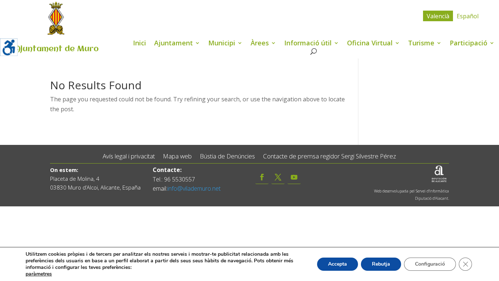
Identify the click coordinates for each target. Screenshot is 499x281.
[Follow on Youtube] (294, 177)
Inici (139, 43)
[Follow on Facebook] (261, 177)
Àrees (260, 43)
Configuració (430, 264)
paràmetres (39, 274)
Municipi (221, 43)
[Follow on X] (278, 177)
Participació (468, 43)
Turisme (421, 43)
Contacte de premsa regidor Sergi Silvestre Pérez (329, 156)
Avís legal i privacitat (129, 156)
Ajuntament (173, 43)
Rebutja (381, 264)
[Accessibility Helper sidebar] (9, 47)
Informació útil (308, 43)
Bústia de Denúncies (227, 156)
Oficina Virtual (370, 43)
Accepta (337, 264)
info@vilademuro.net (194, 188)
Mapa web (177, 156)
